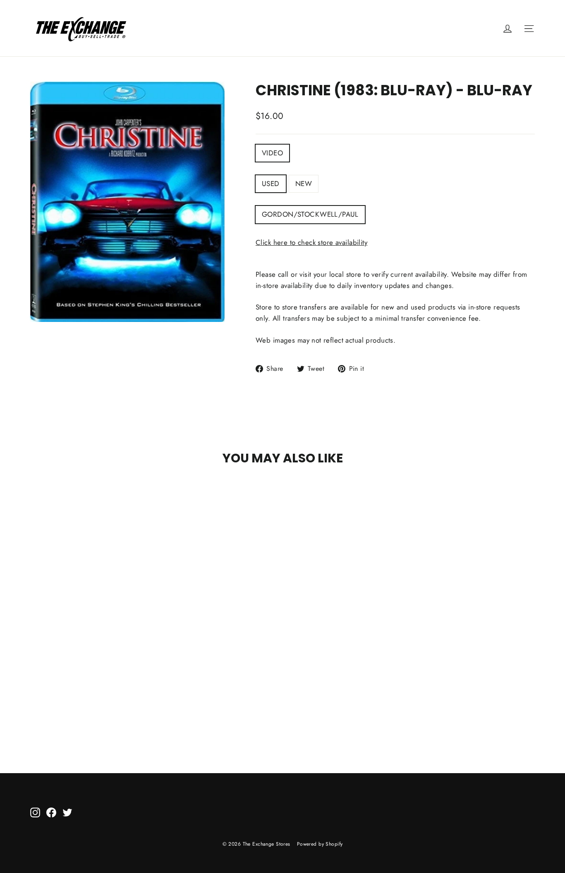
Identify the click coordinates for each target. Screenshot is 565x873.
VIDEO (272, 153)
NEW (303, 184)
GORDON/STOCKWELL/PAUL (310, 214)
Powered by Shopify (320, 844)
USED (271, 184)
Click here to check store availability (311, 242)
